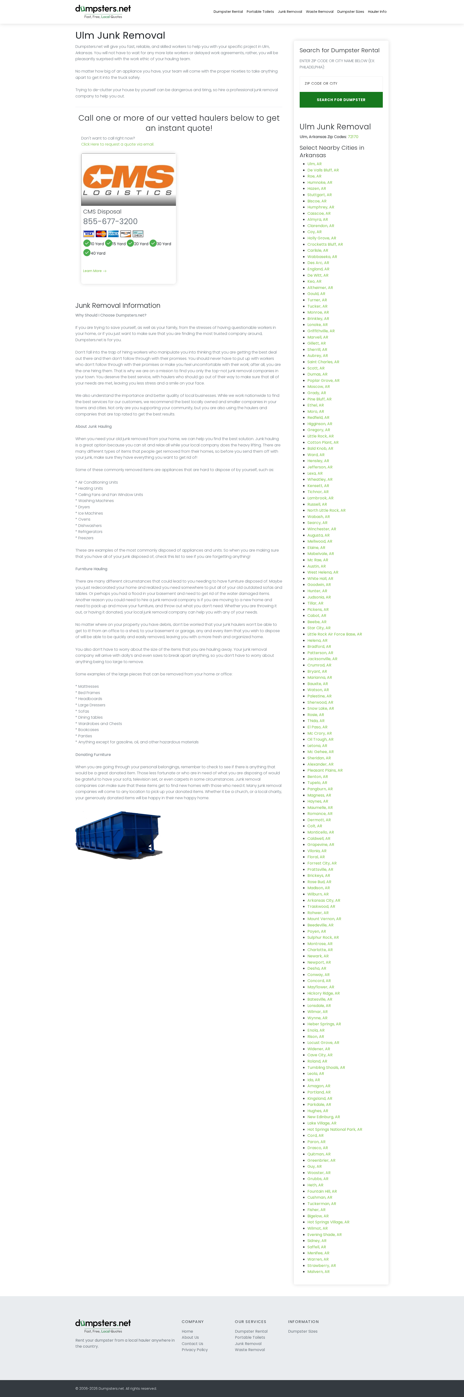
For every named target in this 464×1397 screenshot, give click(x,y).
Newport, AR (319, 962)
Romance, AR (320, 813)
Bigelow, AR (318, 1216)
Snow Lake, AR (320, 708)
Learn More (93, 270)
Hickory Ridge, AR (323, 993)
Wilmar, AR (317, 1011)
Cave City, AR (320, 1055)
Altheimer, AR (320, 287)
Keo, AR (314, 281)
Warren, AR (318, 1259)
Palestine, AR (319, 696)
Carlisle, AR (317, 250)
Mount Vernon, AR (324, 919)
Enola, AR (316, 1030)
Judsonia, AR (319, 597)
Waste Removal (320, 11)
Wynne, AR (317, 1018)
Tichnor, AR (318, 492)
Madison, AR (318, 888)
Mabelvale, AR (320, 553)
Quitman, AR (319, 1154)
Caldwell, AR (318, 838)
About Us (190, 1337)
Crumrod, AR (319, 665)
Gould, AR (316, 293)
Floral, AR (316, 857)
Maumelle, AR (320, 807)
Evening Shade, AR (324, 1234)
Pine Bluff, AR (319, 399)
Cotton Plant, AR (323, 442)
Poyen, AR (316, 931)
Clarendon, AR (320, 226)
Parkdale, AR (319, 1104)
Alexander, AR (320, 764)
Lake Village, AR (321, 1123)
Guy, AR (314, 1166)
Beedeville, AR (320, 925)
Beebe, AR (316, 622)
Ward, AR (316, 455)
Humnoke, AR (319, 182)
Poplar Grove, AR (323, 380)
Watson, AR (318, 690)
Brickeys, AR (318, 875)
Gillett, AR (316, 343)
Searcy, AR (317, 522)
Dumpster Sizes (350, 11)
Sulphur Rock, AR (323, 937)
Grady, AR (316, 393)
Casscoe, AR (319, 213)
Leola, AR (315, 1073)
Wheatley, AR (320, 479)
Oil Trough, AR (320, 739)
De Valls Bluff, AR (323, 170)
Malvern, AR (318, 1271)
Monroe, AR (318, 312)
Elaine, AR (316, 547)
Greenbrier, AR (321, 1160)
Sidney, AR (316, 1240)
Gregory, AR (318, 430)
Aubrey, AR (317, 355)
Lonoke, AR (317, 324)
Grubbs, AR (317, 1179)
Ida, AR (313, 1080)
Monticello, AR (320, 832)
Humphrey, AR (320, 207)
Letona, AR (317, 745)
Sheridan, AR (319, 758)
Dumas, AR (317, 374)
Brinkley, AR (318, 318)
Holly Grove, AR (321, 238)
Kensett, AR (318, 485)
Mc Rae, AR (317, 560)
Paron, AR (316, 1142)
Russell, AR (317, 504)
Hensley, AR (318, 461)
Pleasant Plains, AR (325, 770)
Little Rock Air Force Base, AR (334, 634)
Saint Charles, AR (323, 362)
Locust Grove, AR (323, 1042)
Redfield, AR (318, 417)
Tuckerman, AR (321, 1203)
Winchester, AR (321, 529)
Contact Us (192, 1343)
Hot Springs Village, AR (328, 1222)
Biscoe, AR (316, 201)
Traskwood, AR (321, 906)
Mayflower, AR (320, 987)
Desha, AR (316, 968)
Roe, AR (314, 176)
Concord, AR (319, 980)
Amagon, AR (318, 1086)
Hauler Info (377, 11)
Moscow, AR (318, 386)
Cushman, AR (319, 1197)
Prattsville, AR (320, 869)
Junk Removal (290, 11)
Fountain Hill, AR (322, 1191)
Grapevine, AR (320, 844)
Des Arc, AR (318, 263)
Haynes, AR (317, 801)
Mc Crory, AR (319, 733)
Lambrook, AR (320, 498)
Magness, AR (319, 795)
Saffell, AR (316, 1247)
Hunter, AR (317, 591)
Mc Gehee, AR (320, 751)
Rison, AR (315, 1036)
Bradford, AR (319, 646)
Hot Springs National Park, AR (334, 1129)
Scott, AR (316, 368)
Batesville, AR (319, 999)
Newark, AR (318, 956)
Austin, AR (316, 566)
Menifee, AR (318, 1253)
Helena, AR (317, 640)
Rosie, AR (315, 714)
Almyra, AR (317, 219)
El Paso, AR (317, 727)
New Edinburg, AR (323, 1117)
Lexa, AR (315, 473)
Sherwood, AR (320, 702)
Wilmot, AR (317, 1228)
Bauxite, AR (317, 684)
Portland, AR (319, 1092)
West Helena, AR (322, 572)
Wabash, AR (318, 516)
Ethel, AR (315, 405)
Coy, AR (314, 232)
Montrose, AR (320, 943)
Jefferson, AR (320, 467)
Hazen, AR (316, 188)
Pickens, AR (318, 609)
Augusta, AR (318, 535)
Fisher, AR (316, 1209)
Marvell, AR (317, 337)
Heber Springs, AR (324, 1024)
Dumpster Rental (228, 11)
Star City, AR (319, 628)
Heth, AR (315, 1185)
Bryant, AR (317, 671)
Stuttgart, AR (319, 195)
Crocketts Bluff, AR (325, 244)
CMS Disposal (102, 211)
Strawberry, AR (321, 1265)
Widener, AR (318, 1049)
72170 (353, 137)
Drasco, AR (317, 1148)
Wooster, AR (319, 1172)
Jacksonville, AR (322, 659)
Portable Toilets (260, 11)
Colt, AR (314, 826)
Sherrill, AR (317, 349)
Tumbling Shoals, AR (326, 1067)
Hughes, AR (317, 1111)
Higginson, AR (319, 424)
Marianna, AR (319, 677)
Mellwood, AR (319, 541)
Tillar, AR (315, 603)
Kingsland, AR (319, 1098)
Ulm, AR (314, 164)
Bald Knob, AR (320, 448)
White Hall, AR (320, 578)
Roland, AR (317, 1061)
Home (187, 1331)
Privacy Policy (195, 1350)
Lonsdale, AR (319, 1005)
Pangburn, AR (320, 789)
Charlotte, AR (320, 950)
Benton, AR (317, 776)
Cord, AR (315, 1135)
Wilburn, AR (318, 894)
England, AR (318, 269)
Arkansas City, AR (323, 900)
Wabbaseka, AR (322, 256)
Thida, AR (316, 721)
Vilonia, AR (316, 851)
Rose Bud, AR (319, 882)
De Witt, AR (317, 275)
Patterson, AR (320, 653)
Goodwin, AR (319, 584)
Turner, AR (317, 300)
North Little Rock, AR (326, 510)
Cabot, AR (316, 615)
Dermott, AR (319, 820)
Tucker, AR (317, 306)
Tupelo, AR (317, 782)
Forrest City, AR (322, 863)
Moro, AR (315, 411)
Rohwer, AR (318, 913)
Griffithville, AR (321, 331)
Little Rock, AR (320, 436)
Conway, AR (318, 974)
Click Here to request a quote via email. (117, 144)
